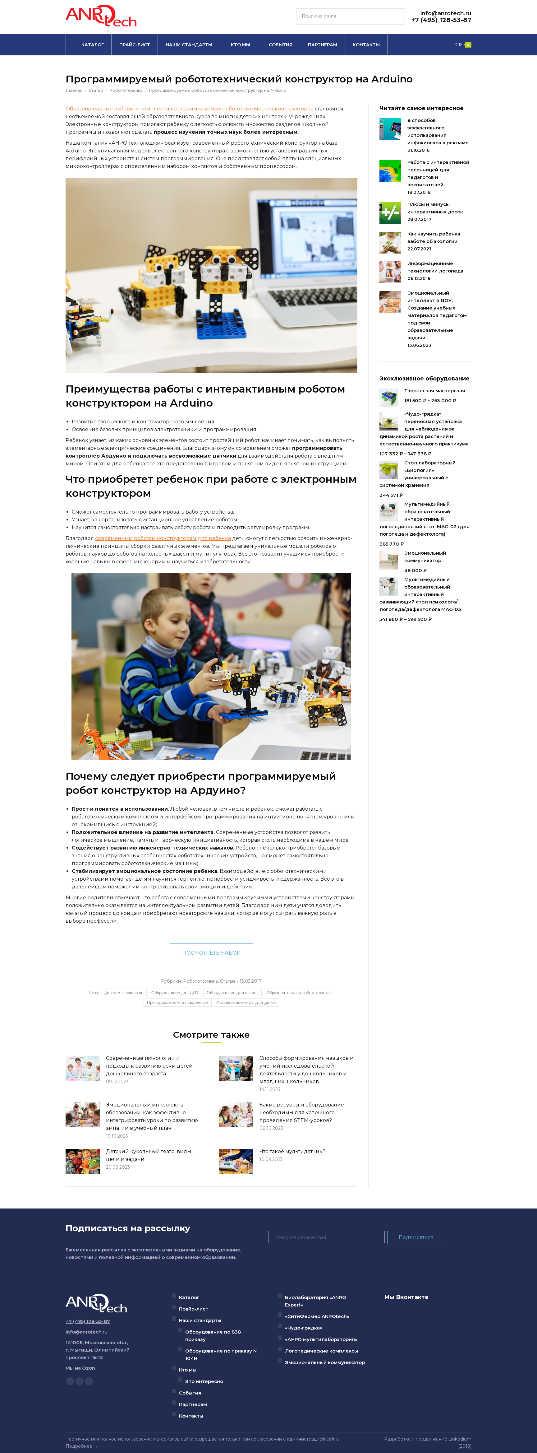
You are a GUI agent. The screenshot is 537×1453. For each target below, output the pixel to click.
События (190, 1393)
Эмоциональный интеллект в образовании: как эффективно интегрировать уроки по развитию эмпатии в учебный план (152, 1116)
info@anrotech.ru (445, 13)
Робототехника (200, 981)
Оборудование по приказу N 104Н (221, 1354)
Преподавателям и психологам (177, 1002)
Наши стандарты (200, 1320)
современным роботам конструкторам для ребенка (163, 538)
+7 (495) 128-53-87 (441, 20)
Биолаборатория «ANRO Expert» (315, 1301)
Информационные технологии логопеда (435, 267)
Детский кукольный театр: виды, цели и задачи (149, 1155)
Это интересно (204, 1381)
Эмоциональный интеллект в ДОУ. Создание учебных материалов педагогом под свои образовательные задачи (437, 315)
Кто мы (187, 1370)
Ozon (88, 1368)
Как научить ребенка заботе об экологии (433, 237)
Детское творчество (123, 992)
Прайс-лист (193, 1309)
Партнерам (193, 1404)
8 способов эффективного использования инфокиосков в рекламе (438, 131)
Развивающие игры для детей (246, 1002)
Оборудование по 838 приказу (213, 1335)
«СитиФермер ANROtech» (317, 1316)
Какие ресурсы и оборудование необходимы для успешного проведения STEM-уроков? (301, 1112)
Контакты (191, 1416)
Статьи (227, 981)
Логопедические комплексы (321, 1351)
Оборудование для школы (232, 992)
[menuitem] (89, 44)
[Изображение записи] (83, 1068)
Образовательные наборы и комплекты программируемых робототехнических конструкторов (190, 109)
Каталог (189, 1297)
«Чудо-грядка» (303, 1328)
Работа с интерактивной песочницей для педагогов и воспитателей (438, 173)
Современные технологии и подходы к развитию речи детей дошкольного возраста (149, 1066)
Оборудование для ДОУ (175, 992)
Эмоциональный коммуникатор (325, 1362)
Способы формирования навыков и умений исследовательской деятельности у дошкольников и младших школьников (306, 1069)
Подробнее (79, 1446)
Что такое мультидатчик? (292, 1151)
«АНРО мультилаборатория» (321, 1339)
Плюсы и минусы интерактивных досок (435, 208)
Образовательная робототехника (298, 992)
